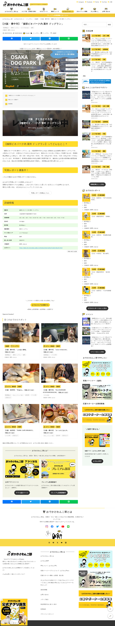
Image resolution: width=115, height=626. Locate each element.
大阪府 (54, 33)
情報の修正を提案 (72, 251)
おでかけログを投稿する (40, 305)
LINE (111, 2)
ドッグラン (36, 33)
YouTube (104, 2)
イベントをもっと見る (97, 352)
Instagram (81, 2)
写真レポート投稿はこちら (40, 193)
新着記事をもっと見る (97, 184)
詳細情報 (10, 103)
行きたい (110, 608)
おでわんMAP (97, 461)
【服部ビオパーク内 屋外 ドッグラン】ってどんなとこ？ (21, 95)
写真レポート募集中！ (13, 99)
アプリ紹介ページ (22, 493)
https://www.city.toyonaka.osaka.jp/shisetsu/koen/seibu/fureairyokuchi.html (40, 248)
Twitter (97, 2)
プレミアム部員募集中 (58, 493)
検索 (109, 25)
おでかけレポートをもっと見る (97, 308)
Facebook (89, 2)
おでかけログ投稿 (110, 615)
